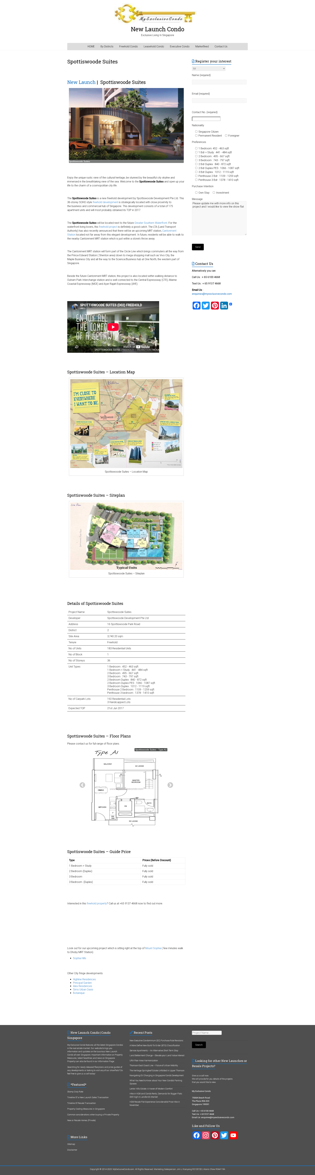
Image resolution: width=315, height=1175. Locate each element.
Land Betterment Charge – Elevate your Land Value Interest (157, 1055)
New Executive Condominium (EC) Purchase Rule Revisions (156, 1040)
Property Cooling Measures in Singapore (86, 1109)
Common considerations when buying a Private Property (93, 1114)
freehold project (108, 226)
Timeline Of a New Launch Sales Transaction (88, 1097)
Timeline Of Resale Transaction (81, 1103)
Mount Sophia (153, 948)
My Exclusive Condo (76, 1045)
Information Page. (106, 1061)
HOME (91, 46)
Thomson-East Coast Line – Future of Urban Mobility (154, 1065)
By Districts (107, 46)
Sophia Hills (79, 958)
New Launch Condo (157, 29)
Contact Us (221, 46)
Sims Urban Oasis (83, 989)
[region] (126, 125)
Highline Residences (84, 979)
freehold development (105, 202)
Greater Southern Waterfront (151, 222)
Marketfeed (202, 46)
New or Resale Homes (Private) (81, 1120)
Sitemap (71, 1144)
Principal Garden (82, 982)
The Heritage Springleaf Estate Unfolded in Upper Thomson (157, 1070)
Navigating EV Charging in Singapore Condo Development (157, 1075)
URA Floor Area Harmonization (144, 1060)
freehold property (97, 903)
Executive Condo (179, 46)
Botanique (79, 993)
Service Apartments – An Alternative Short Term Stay (154, 1050)
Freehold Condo (128, 46)
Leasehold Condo (154, 46)
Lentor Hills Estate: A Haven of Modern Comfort (151, 1088)
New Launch (81, 82)
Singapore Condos (114, 1045)
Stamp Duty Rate (75, 1091)
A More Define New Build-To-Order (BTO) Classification (155, 1045)
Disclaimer (72, 1150)
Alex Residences (82, 986)
